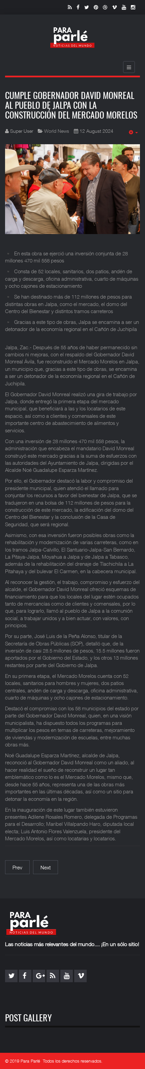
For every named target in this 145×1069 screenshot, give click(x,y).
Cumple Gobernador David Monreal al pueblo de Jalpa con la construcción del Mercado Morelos (71, 106)
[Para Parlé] (72, 37)
